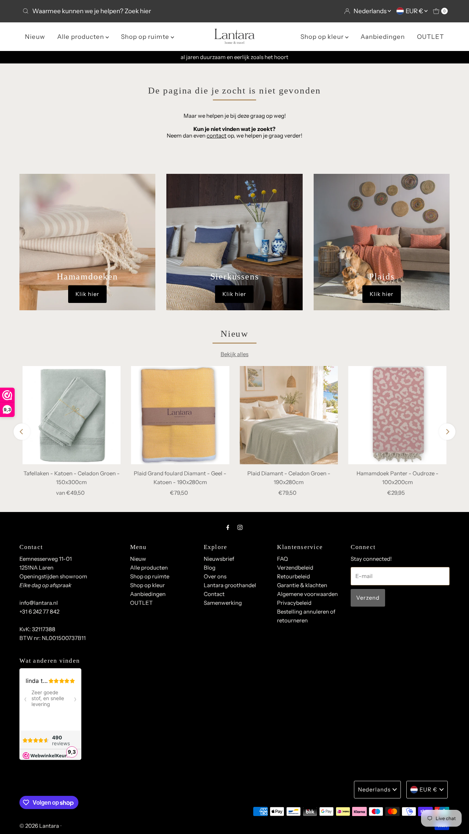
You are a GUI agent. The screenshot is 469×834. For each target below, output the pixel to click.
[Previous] (22, 431)
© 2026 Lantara (39, 825)
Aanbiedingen (383, 36)
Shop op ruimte (146, 36)
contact (216, 135)
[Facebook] (227, 527)
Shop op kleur (322, 36)
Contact (214, 593)
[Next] (447, 431)
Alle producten (81, 36)
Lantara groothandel (230, 585)
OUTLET (430, 36)
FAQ (282, 558)
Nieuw (35, 36)
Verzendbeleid (295, 567)
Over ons (215, 576)
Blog (209, 567)
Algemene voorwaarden (307, 593)
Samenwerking (223, 602)
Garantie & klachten (302, 585)
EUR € (415, 11)
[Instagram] (240, 527)
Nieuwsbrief (219, 558)
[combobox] (125, 11)
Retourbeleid (293, 576)
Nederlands (371, 11)
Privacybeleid (294, 602)
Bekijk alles (234, 354)
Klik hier (87, 293)
